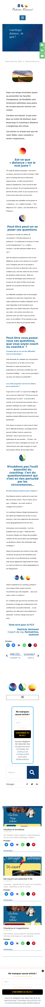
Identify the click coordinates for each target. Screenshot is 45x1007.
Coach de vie (15, 631)
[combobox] (16, 772)
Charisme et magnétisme (16, 928)
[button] (23, 17)
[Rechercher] (32, 772)
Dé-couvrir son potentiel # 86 (17, 879)
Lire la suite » (8, 851)
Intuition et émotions (13, 829)
